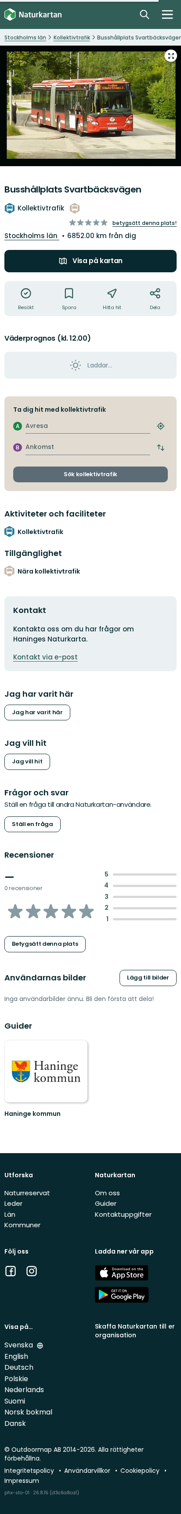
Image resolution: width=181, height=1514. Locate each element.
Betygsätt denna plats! (144, 223)
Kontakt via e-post (45, 657)
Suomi (14, 1401)
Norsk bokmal (28, 1412)
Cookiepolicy (140, 1470)
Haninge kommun (32, 1113)
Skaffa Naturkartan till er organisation (135, 1330)
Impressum (21, 1480)
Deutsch (18, 1367)
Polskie (16, 1379)
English (16, 1356)
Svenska (19, 1345)
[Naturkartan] (33, 14)
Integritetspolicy (30, 1470)
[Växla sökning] (144, 14)
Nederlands (24, 1390)
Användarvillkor (88, 1470)
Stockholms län (31, 235)
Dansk (15, 1423)
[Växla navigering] (167, 14)
